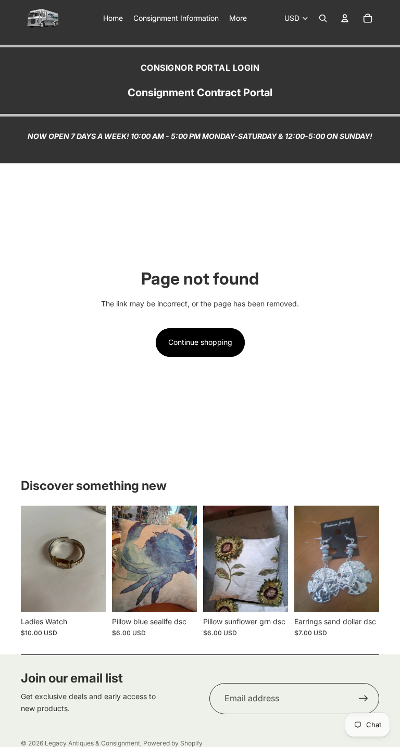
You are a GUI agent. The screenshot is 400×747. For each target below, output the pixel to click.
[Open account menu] (344, 18)
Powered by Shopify (173, 743)
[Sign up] (363, 699)
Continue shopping (200, 342)
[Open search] (322, 18)
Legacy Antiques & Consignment (92, 743)
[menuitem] (238, 18)
